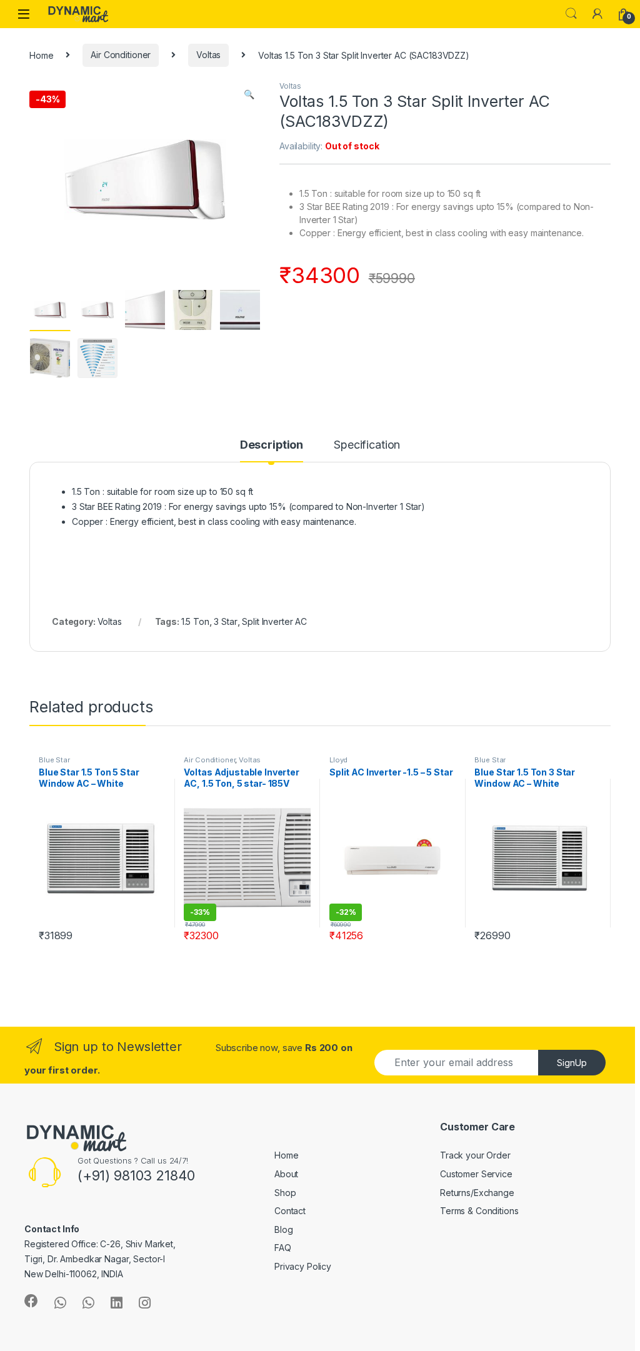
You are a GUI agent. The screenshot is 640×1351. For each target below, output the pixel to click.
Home (41, 54)
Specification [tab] (367, 445)
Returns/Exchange (477, 1192)
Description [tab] (271, 445)
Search (571, 14)
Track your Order (475, 1155)
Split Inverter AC (274, 621)
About (286, 1174)
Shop (285, 1192)
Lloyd (338, 759)
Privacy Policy (302, 1266)
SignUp (572, 1062)
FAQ (282, 1247)
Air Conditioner (121, 54)
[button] (249, 94)
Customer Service (476, 1174)
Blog (283, 1229)
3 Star (225, 621)
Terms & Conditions (479, 1210)
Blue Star (54, 759)
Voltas (208, 54)
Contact (290, 1210)
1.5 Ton (195, 621)
